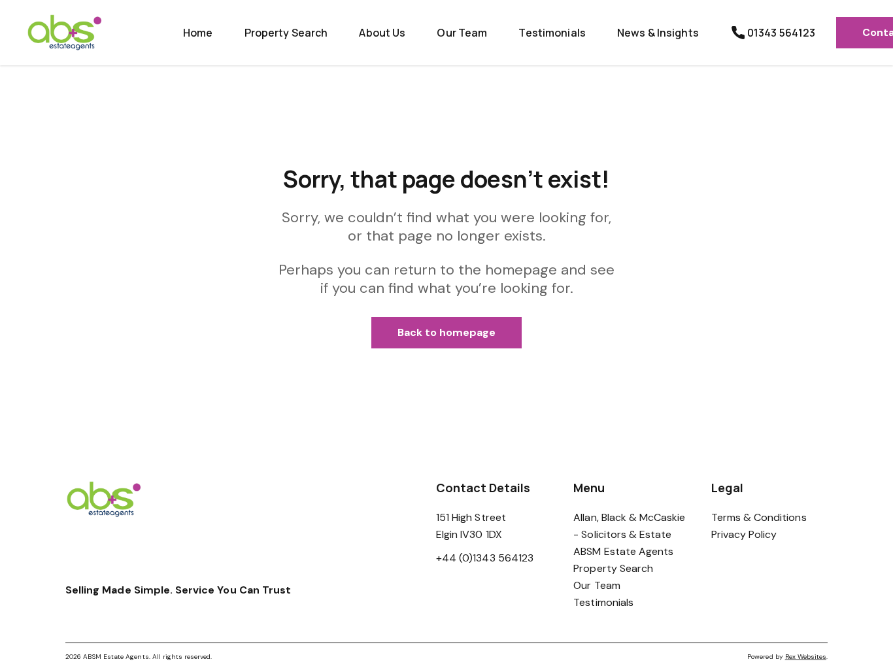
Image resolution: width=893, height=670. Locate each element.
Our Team (462, 32)
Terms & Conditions (759, 517)
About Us (382, 32)
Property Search (286, 32)
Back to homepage (446, 332)
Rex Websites (805, 656)
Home (198, 32)
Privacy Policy (744, 534)
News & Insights (658, 32)
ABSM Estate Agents (623, 551)
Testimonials (552, 32)
